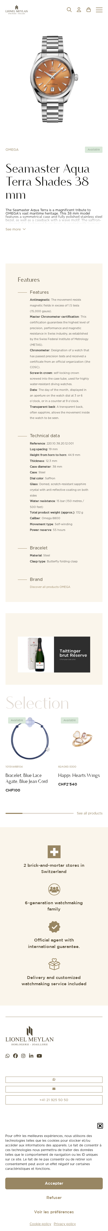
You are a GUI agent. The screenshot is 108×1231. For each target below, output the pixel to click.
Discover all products (50, 586)
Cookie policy (40, 1224)
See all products (89, 813)
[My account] (79, 9)
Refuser (54, 1197)
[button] (100, 1125)
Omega (12, 149)
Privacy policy (65, 1224)
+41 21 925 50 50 (54, 1100)
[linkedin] (31, 1056)
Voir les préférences (54, 1212)
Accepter (54, 1183)
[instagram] (23, 1056)
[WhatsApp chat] (8, 1056)
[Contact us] (54, 1089)
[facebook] (15, 1056)
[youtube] (39, 1056)
